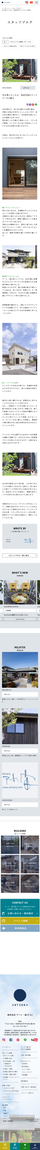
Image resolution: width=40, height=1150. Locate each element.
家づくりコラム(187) (27, 46)
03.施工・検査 (7, 1069)
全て (5, 42)
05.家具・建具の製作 (9, 1074)
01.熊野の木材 (7, 1058)
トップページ (6, 8)
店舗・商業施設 (8, 1121)
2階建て (5, 1113)
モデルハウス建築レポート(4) (21, 42)
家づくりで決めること (10, 809)
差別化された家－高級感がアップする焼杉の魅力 (19, 755)
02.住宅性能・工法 (9, 1061)
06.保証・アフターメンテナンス (11, 1078)
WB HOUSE (8, 1066)
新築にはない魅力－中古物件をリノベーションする (20, 700)
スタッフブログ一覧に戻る (19, 555)
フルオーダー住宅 (8, 1088)
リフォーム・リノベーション (7, 1098)
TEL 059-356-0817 (20, 1026)
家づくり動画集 (26, 1049)
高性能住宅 (8, 1063)
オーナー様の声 (26, 1047)
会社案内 (24, 1064)
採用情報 (24, 1075)
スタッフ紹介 (26, 1069)
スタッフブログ (16, 8)
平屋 (4, 1110)
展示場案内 (25, 1066)
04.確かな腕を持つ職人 (10, 1072)
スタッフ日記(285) (10, 46)
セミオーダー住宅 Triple (11, 1091)
